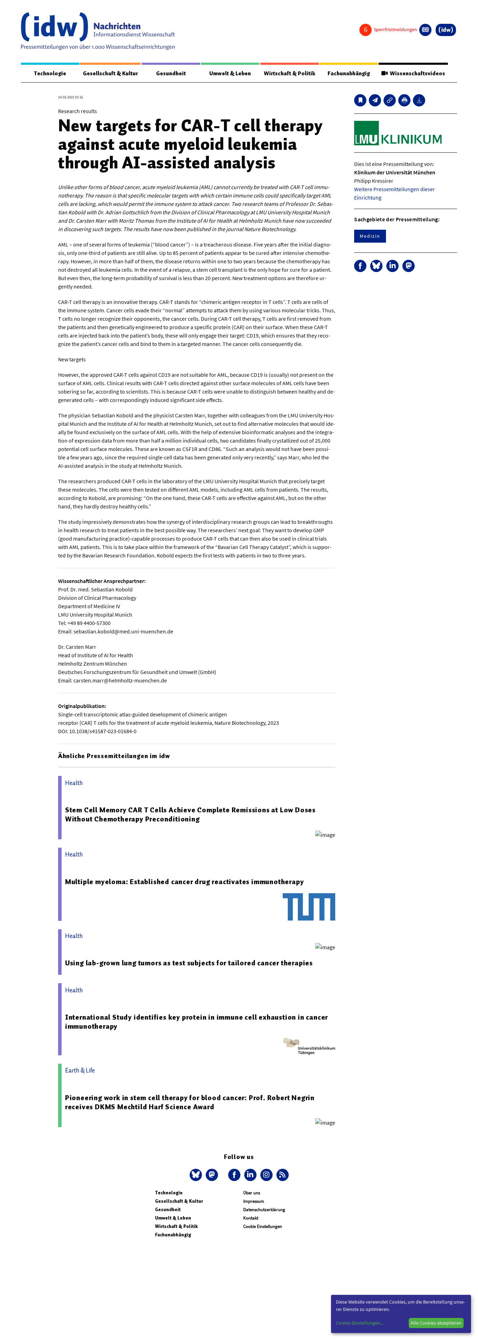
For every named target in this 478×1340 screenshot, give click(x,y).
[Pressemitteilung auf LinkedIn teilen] (392, 266)
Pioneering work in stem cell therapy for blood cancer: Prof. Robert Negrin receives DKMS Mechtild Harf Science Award (190, 1102)
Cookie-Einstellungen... (360, 1323)
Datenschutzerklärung (264, 1210)
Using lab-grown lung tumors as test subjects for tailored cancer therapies (189, 963)
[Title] (390, 100)
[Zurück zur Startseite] (98, 31)
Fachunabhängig (349, 73)
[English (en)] (425, 30)
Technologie (50, 73)
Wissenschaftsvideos (416, 73)
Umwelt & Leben (230, 73)
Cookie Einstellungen (262, 1226)
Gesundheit (171, 73)
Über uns (251, 1193)
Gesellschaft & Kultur (110, 73)
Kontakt (250, 1218)
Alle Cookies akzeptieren (436, 1323)
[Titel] (360, 100)
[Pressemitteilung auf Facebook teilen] (360, 266)
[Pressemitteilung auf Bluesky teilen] (376, 266)
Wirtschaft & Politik (289, 73)
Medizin (370, 236)
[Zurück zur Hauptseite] (446, 30)
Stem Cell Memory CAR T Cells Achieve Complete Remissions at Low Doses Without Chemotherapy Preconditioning (190, 814)
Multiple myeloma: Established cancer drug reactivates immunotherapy (184, 881)
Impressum (253, 1201)
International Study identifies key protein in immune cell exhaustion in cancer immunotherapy (196, 1022)
